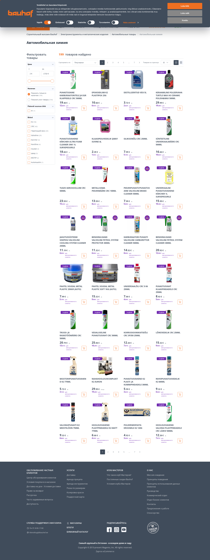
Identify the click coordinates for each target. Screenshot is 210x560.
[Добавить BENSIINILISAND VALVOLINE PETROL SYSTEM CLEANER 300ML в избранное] (158, 232)
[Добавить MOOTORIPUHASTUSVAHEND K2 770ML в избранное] (61, 373)
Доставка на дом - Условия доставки (44, 486)
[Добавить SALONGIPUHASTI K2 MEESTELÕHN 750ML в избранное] (61, 420)
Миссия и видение (155, 475)
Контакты (151, 504)
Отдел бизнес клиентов (158, 499)
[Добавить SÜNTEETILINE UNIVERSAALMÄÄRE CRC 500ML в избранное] (158, 133)
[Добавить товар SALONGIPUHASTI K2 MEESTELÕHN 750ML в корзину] (84, 440)
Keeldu (185, 20)
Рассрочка (32, 495)
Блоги (70, 527)
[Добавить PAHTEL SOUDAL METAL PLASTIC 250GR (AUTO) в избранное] (61, 281)
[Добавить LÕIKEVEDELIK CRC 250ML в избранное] (158, 327)
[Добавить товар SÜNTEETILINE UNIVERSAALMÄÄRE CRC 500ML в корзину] (180, 157)
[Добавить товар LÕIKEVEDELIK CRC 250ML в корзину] (180, 348)
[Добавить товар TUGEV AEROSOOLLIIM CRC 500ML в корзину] (84, 206)
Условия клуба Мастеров (118, 483)
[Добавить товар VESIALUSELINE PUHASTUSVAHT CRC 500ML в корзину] (116, 348)
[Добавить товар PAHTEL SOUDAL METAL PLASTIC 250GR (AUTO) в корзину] (84, 302)
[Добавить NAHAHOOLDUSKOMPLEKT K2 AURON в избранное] (94, 373)
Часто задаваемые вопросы (40, 499)
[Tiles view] (176, 62)
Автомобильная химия (151, 34)
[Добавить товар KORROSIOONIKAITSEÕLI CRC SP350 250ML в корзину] (148, 348)
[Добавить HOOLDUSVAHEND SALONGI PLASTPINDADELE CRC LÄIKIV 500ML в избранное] (158, 420)
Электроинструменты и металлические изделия (85, 34)
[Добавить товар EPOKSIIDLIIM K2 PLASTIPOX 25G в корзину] (116, 108)
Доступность (33, 504)
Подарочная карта (75, 497)
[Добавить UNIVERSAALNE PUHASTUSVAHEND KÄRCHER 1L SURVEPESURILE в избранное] (158, 183)
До (43, 69)
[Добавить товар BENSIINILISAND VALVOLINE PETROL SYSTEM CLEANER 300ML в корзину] (180, 255)
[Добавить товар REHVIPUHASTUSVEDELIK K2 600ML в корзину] (180, 394)
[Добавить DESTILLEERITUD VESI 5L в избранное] (125, 87)
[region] (121, 256)
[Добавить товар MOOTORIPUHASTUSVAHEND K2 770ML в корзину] (84, 394)
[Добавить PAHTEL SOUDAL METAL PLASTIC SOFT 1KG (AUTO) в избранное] (94, 281)
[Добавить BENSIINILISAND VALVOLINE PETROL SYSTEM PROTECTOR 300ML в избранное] (94, 232)
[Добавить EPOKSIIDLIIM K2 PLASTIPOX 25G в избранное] (94, 87)
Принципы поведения (157, 479)
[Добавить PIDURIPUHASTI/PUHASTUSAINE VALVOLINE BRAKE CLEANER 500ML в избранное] (125, 183)
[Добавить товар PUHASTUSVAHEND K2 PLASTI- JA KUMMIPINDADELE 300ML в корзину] (148, 394)
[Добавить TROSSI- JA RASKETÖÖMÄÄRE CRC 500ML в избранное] (61, 327)
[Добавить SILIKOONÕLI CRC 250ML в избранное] (125, 133)
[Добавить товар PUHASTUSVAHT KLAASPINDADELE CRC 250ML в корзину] (180, 302)
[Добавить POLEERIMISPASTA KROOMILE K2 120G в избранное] (125, 420)
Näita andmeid (129, 22)
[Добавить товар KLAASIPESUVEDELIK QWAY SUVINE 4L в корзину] (116, 157)
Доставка (71, 475)
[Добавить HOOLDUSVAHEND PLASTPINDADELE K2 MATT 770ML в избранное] (94, 420)
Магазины (76, 523)
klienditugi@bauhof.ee (39, 532)
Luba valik (185, 13)
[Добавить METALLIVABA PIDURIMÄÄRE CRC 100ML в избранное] (94, 183)
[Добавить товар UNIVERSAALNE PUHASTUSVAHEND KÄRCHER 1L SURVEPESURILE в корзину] (180, 206)
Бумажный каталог (77, 531)
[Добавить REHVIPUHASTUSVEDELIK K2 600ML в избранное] (158, 373)
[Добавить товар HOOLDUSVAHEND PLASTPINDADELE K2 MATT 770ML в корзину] (116, 440)
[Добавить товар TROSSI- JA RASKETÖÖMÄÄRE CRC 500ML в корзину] (84, 348)
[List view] (181, 62)
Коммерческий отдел (157, 495)
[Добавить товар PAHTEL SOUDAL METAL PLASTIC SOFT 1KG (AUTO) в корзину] (116, 302)
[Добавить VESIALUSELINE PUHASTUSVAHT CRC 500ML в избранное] (94, 327)
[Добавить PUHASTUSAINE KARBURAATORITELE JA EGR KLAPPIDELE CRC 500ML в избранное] (61, 87)
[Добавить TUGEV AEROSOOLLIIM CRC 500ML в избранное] (61, 183)
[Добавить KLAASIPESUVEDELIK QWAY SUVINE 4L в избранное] (94, 133)
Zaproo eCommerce (105, 551)
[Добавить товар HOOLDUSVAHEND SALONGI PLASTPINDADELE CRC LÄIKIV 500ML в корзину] (180, 440)
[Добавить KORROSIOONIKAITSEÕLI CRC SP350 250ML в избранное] (125, 327)
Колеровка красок (75, 492)
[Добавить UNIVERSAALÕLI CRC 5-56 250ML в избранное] (125, 281)
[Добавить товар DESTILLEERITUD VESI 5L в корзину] (148, 108)
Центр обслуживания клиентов (41, 477)
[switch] (69, 22)
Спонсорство (153, 513)
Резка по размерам (76, 488)
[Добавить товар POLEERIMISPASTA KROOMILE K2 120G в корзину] (148, 440)
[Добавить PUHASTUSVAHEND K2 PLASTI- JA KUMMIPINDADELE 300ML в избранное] (125, 373)
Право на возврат (35, 490)
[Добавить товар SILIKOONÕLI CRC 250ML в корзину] (148, 157)
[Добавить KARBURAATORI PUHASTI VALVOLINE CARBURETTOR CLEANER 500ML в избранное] (125, 232)
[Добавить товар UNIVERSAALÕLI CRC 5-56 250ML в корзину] (148, 302)
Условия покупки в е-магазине (41, 482)
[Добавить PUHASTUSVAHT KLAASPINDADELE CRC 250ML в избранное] (158, 281)
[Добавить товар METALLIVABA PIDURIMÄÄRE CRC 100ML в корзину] (116, 206)
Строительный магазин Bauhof (42, 34)
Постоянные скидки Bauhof (120, 479)
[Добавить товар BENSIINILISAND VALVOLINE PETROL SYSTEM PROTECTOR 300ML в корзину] (116, 255)
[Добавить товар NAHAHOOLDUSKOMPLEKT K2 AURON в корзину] (116, 394)
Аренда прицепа (74, 479)
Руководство (153, 491)
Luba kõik (185, 6)
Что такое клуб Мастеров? (119, 475)
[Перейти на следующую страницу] (139, 62)
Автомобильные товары (124, 34)
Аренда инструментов (77, 483)
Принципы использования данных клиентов (163, 485)
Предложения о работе (158, 508)
